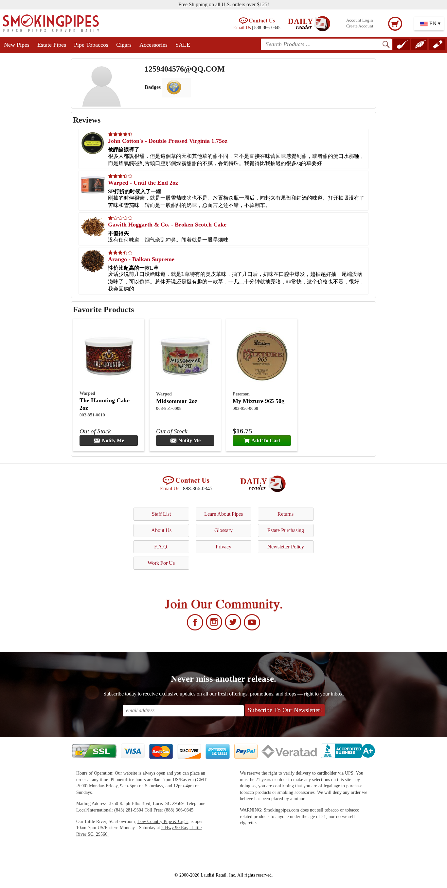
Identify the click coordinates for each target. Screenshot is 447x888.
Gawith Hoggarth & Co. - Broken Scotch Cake (167, 224)
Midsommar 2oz (176, 401)
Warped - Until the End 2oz (143, 182)
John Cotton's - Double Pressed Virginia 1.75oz (167, 141)
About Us (161, 530)
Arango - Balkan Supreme (141, 259)
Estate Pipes (51, 45)
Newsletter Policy (285, 546)
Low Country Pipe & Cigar (162, 821)
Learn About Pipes (223, 514)
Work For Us (161, 563)
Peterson (241, 393)
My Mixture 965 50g (258, 401)
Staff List (161, 514)
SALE (182, 45)
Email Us (242, 27)
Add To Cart (265, 440)
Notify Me (113, 440)
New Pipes (16, 45)
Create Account (359, 26)
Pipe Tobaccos (91, 45)
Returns (285, 514)
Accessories (153, 45)
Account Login (359, 20)
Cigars (124, 45)
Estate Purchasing (285, 530)
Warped (87, 393)
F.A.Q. (161, 546)
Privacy (223, 546)
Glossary (223, 530)
